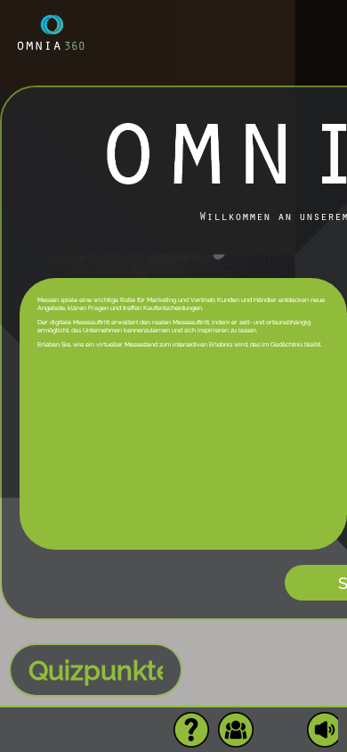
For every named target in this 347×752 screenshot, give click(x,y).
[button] (191, 730)
